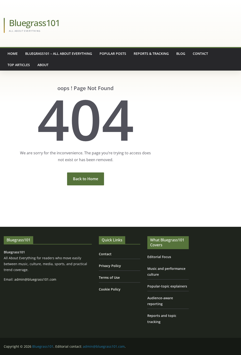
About (42, 65)
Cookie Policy (109, 289)
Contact (200, 53)
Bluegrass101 (34, 23)
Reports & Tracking (151, 53)
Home (13, 53)
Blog (180, 53)
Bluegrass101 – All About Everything (58, 53)
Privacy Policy (110, 265)
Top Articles (19, 65)
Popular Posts (113, 53)
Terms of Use (109, 277)
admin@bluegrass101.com (35, 279)
